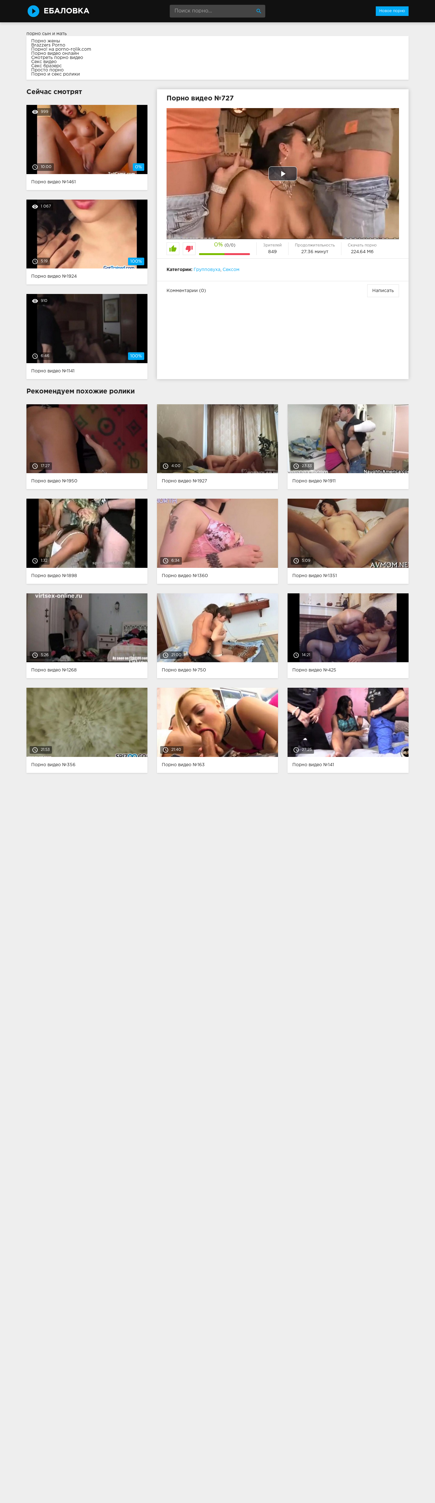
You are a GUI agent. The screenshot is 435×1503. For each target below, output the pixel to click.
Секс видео (44, 62)
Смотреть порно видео (57, 58)
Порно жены (45, 41)
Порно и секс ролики (55, 74)
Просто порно (47, 70)
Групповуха (207, 270)
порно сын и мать (46, 34)
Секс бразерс (46, 66)
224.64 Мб (362, 252)
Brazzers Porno (48, 45)
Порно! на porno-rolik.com (61, 49)
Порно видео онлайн (55, 53)
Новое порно (392, 11)
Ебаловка (66, 11)
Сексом (231, 270)
